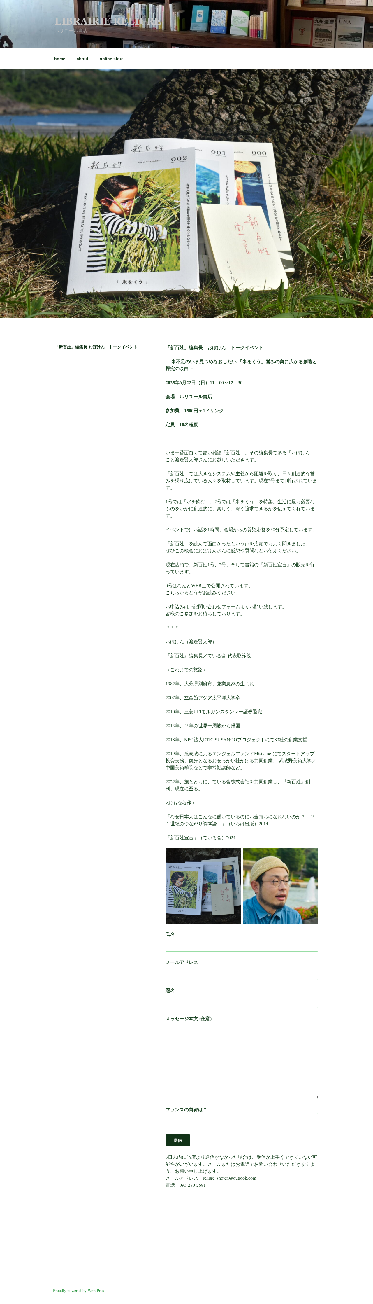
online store (112, 58)
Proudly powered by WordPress (79, 1290)
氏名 (170, 934)
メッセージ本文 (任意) (189, 1018)
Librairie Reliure (108, 20)
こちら (173, 592)
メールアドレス (182, 962)
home (59, 58)
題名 (170, 990)
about (82, 58)
